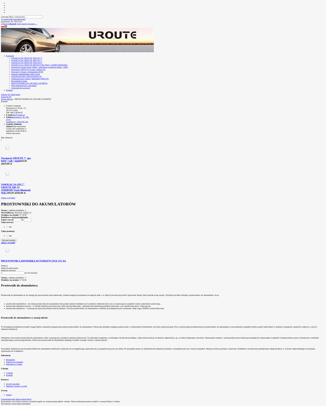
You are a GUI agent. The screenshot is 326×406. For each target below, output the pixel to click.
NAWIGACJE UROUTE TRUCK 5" (26, 58)
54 (23, 215)
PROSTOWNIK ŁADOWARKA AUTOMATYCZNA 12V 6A (33, 261)
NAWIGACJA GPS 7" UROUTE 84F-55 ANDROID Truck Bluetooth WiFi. (16, 188)
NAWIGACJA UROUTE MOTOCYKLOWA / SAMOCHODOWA (39, 65)
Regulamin (10, 360)
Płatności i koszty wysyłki (16, 386)
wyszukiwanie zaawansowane (13, 19)
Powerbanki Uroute (19, 81)
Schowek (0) (6, 97)
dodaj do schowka (8, 270)
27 (20, 215)
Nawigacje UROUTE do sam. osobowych (28, 70)
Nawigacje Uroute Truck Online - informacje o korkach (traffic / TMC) (39, 67)
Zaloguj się (5, 94)
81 (26, 215)
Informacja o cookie (14, 364)
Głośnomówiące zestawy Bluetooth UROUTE (30, 79)
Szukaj (9, 395)
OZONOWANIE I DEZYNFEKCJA (26, 76)
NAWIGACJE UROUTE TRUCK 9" (26, 63)
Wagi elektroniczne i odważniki (24, 86)
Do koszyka (32, 273)
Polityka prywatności (14, 362)
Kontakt (9, 90)
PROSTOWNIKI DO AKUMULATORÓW (29, 83)
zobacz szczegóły (8, 243)
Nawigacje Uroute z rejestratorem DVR (27, 72)
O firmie (9, 373)
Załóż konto (15, 94)
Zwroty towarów (13, 384)
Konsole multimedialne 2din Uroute (25, 74)
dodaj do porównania (9, 268)
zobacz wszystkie (8, 198)
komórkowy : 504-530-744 (17, 122)
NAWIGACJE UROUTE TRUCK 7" (26, 60)
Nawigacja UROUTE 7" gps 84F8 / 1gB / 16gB (16, 159)
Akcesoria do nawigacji (20, 88)
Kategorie (10, 56)
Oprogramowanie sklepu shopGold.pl (16, 399)
